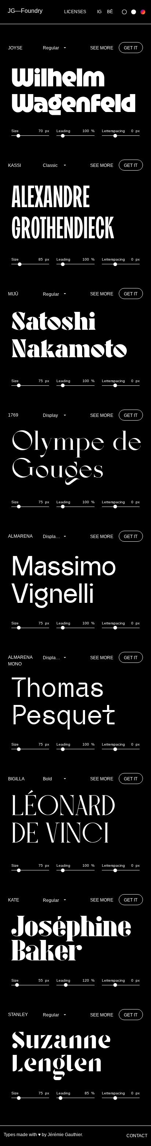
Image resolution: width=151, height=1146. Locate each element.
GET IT (130, 48)
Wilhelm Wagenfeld (73, 89)
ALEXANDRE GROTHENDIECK (62, 212)
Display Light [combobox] (55, 657)
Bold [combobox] (47, 778)
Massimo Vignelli (63, 579)
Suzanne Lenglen (61, 1053)
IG (99, 11)
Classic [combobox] (50, 165)
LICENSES (75, 11)
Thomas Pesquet (63, 700)
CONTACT (136, 1135)
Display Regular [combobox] (55, 536)
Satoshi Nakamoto (69, 337)
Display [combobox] (50, 415)
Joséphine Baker (71, 940)
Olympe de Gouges (76, 458)
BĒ (110, 11)
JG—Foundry (25, 11)
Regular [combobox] (51, 48)
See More (101, 48)
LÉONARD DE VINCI (63, 821)
